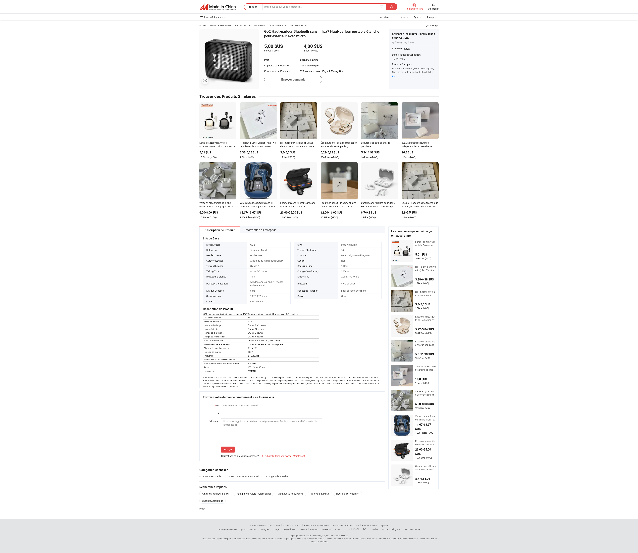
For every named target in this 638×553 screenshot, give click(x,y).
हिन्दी (364, 529)
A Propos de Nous (258, 525)
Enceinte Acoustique (212, 500)
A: (218, 413)
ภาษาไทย (374, 529)
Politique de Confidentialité (316, 525)
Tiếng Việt (395, 529)
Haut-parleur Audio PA (347, 493)
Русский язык (290, 529)
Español (252, 529)
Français (276, 529)
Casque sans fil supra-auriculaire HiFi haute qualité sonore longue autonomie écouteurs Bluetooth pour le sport (425, 467)
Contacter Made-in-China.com (345, 525)
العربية (337, 529)
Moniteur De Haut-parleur (291, 493)
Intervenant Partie (320, 493)
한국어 (347, 529)
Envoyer (228, 449)
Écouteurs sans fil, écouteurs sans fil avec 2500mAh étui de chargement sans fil (425, 443)
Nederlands (326, 529)
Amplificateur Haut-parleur (215, 493)
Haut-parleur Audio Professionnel (253, 493)
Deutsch (314, 529)
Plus (394, 76)
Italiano (303, 529)
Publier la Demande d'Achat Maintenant (283, 456)
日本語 (356, 529)
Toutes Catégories (213, 17)
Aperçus (384, 525)
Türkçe (385, 529)
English (242, 529)
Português (264, 529)
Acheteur (384, 17)
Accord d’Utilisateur (292, 525)
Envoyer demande (293, 79)
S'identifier (433, 8)
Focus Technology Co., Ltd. (318, 535)
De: (217, 405)
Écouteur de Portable (210, 476)
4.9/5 (407, 48)
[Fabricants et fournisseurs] (217, 6)
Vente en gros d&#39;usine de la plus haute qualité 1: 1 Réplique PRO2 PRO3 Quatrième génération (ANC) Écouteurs (425, 393)
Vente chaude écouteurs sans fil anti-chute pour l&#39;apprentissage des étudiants (425, 418)
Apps (416, 17)
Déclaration (274, 525)
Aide (403, 17)
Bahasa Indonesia (412, 529)
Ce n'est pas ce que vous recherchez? (240, 456)
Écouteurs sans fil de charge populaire (425, 343)
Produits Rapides (369, 525)
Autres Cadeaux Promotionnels (244, 476)
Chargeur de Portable (277, 476)
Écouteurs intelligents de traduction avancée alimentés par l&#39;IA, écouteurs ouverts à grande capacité (425, 318)
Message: (214, 421)
